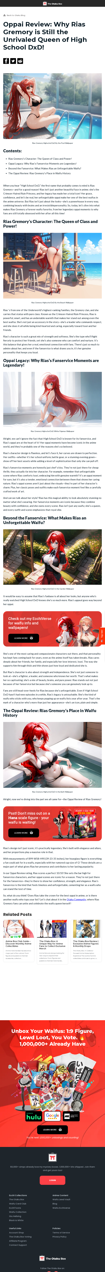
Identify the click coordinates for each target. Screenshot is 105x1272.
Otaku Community (76, 899)
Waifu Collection (17, 1212)
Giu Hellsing (15, 1216)
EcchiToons (15, 1207)
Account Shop (16, 1232)
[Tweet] (13, 61)
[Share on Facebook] (6, 61)
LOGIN (52, 1180)
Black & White (16, 1220)
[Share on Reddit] (20, 61)
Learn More (21, 638)
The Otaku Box (16, 1199)
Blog (54, 1203)
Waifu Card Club (17, 1203)
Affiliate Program (18, 1240)
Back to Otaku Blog (16, 15)
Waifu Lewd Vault (61, 1199)
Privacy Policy (59, 1236)
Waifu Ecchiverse (61, 1207)
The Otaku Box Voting (20, 1236)
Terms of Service (61, 1232)
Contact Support (18, 1245)
